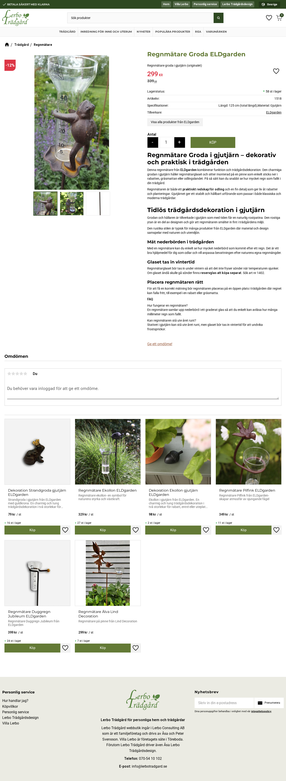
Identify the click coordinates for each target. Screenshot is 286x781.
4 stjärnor (21, 374)
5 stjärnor (25, 374)
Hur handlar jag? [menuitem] (15, 701)
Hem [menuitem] (166, 4)
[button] (269, 17)
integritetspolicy (261, 711)
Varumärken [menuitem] (216, 31)
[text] (214, 74)
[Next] (134, 117)
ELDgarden (274, 112)
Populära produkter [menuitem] (172, 31)
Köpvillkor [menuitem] (10, 706)
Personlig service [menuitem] (205, 4)
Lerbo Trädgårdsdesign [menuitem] (237, 4)
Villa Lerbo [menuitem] (181, 4)
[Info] (32, 530)
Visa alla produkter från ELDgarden (175, 122)
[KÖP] (213, 142)
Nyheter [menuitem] (143, 31)
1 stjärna (9, 374)
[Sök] (218, 18)
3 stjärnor (17, 374)
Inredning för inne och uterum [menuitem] (106, 31)
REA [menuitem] (198, 31)
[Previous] (9, 117)
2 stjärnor (13, 374)
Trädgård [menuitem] (67, 31)
